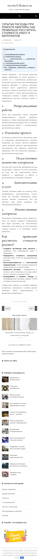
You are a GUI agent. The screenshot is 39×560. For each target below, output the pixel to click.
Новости (5, 498)
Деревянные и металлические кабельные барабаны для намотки (18, 379)
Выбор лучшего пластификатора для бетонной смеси (17, 396)
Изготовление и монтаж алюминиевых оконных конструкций (18, 405)
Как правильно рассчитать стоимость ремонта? (19, 68)
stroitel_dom (7, 40)
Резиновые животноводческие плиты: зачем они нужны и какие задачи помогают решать (18, 456)
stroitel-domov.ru (19, 5)
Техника (5, 515)
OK (22, 557)
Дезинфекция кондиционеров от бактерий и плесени (17, 431)
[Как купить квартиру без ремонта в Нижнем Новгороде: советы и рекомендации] (33, 308)
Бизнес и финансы (9, 489)
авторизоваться (8, 354)
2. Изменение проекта (12, 56)
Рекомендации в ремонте (12, 511)
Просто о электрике (9, 507)
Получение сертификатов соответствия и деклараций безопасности (15, 387)
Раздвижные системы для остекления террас (18, 448)
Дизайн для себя (8, 494)
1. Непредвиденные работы (14, 54)
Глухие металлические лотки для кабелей (17, 439)
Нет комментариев (19, 301)
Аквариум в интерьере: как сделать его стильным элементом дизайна (18, 465)
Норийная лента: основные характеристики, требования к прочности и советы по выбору (18, 474)
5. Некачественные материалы (15, 65)
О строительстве (8, 502)
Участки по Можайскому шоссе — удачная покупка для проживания (18, 413)
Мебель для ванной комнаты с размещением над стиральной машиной (18, 422)
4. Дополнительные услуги (14, 63)
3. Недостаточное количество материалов (19, 60)
